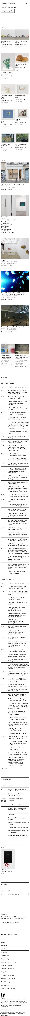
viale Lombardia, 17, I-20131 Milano (16, 1000)
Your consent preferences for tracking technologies (11, 1014)
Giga (7, 1009)
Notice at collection (6, 1012)
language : (4, 985)
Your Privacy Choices (18, 1012)
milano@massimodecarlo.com (18, 1001)
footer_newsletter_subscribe (10, 922)
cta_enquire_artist (7, 11)
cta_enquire (4, 47)
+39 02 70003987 (5, 1001)
